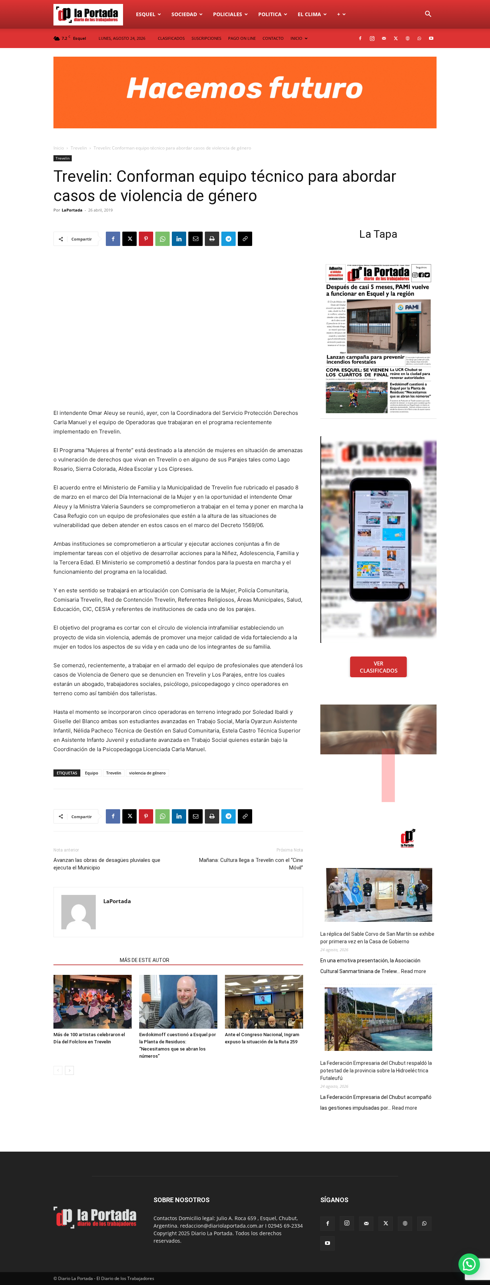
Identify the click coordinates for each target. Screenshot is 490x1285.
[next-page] (69, 1070)
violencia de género (147, 773)
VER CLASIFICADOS (378, 667)
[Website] (407, 38)
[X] (395, 38)
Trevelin (79, 148)
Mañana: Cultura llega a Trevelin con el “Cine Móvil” (251, 864)
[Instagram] (372, 38)
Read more (413, 971)
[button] (428, 14)
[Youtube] (431, 38)
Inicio (58, 148)
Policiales (227, 14)
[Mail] (383, 38)
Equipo (91, 773)
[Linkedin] (179, 239)
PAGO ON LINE (242, 38)
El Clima (309, 14)
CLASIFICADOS (171, 38)
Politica (270, 14)
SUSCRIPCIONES (206, 38)
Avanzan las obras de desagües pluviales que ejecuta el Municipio (106, 864)
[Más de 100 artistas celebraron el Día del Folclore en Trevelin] (92, 1002)
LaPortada (72, 210)
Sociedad (184, 14)
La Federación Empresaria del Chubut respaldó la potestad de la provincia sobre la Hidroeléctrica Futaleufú (376, 1070)
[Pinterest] (146, 239)
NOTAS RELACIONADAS (84, 960)
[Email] (195, 239)
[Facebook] (360, 38)
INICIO (296, 38)
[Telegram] (228, 239)
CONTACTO (273, 38)
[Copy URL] (245, 239)
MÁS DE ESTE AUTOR (144, 960)
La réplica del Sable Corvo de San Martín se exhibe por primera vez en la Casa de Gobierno (377, 937)
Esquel (145, 14)
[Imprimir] (212, 239)
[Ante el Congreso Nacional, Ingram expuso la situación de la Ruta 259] (264, 1002)
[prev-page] (57, 1070)
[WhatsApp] (419, 38)
